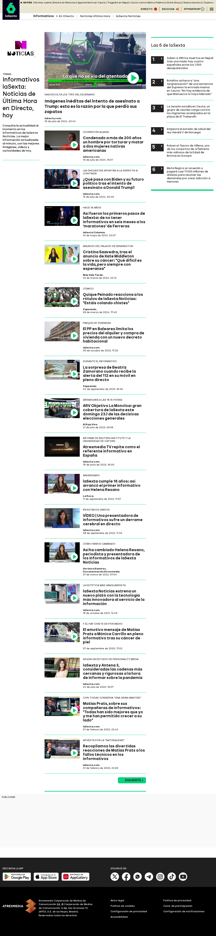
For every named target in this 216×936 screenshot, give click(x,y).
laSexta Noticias (128, 16)
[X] (115, 880)
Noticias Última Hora (95, 16)
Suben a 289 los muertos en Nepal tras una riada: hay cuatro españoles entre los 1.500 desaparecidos (190, 63)
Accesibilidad (119, 916)
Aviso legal (117, 900)
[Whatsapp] (137, 880)
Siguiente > (134, 780)
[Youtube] (183, 880)
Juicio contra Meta (142, 2)
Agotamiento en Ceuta (91, 2)
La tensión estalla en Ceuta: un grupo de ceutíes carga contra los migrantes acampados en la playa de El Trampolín (188, 111)
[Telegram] (148, 880)
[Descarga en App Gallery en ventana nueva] (75, 880)
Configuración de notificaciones (184, 911)
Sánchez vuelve (42, 2)
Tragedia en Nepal (118, 2)
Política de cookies (123, 905)
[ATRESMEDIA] (18, 908)
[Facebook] (126, 880)
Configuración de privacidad (129, 911)
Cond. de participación (177, 905)
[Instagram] (160, 880)
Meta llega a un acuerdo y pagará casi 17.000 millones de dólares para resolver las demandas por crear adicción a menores (188, 174)
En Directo (66, 16)
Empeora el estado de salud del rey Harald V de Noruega (189, 130)
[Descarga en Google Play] (17, 880)
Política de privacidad (177, 900)
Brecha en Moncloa (64, 2)
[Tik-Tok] (171, 880)
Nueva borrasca (193, 2)
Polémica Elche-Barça (169, 2)
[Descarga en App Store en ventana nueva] (46, 880)
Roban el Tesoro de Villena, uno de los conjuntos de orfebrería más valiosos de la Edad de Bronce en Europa (188, 150)
